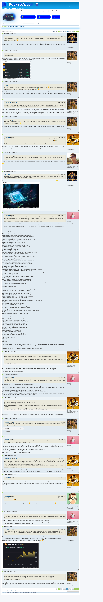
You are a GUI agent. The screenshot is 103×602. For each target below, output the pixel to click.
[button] (56, 31)
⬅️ (17, 26)
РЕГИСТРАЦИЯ (44, 17)
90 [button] (70, 31)
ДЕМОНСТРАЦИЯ (29, 17)
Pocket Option (4, 592)
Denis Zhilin (7, 137)
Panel (6, 120)
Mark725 (7, 377)
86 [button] (63, 31)
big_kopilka (7, 36)
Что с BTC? (5, 30)
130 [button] (73, 31)
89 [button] (68, 31)
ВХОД (57, 17)
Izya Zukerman (8, 102)
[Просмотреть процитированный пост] (14, 37)
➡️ (22, 26)
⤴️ (11, 26)
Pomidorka (7, 156)
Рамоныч (7, 54)
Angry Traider (8, 85)
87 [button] (65, 31)
